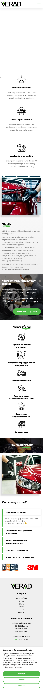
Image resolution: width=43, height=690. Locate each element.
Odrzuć (21, 686)
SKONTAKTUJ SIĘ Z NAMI (27, 311)
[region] (21, 668)
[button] (39, 4)
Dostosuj (21, 680)
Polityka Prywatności (15, 667)
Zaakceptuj (21, 674)
